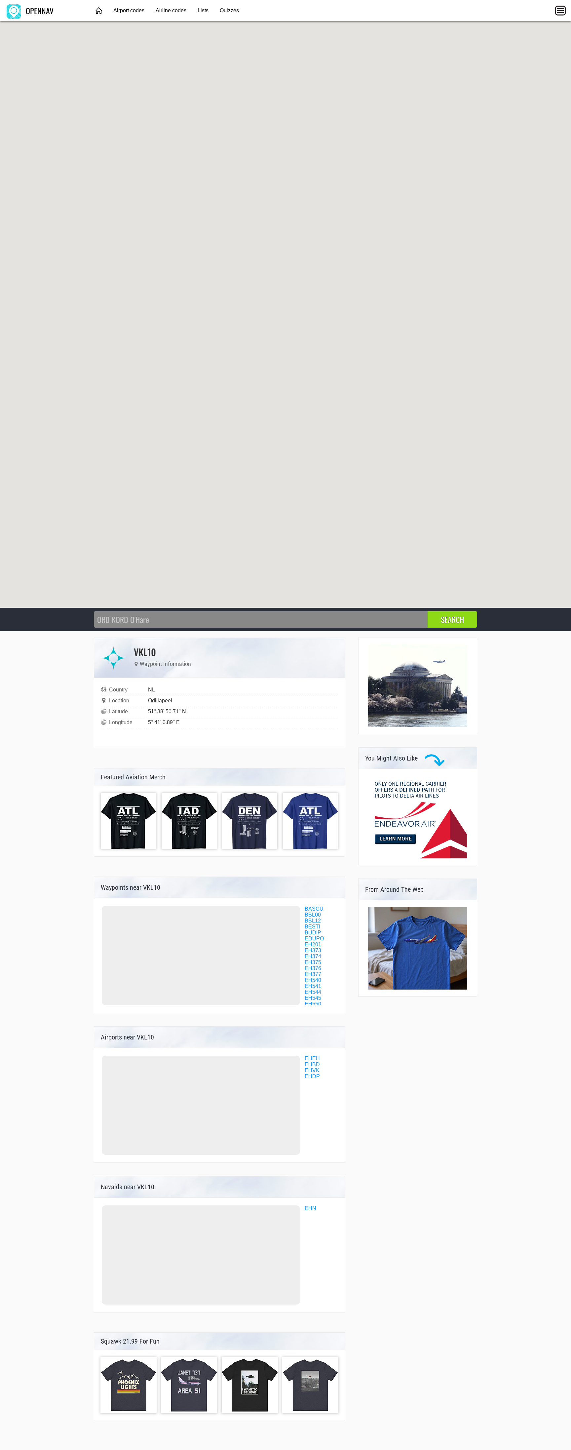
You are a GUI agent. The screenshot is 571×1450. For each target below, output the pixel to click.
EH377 (313, 974)
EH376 (313, 968)
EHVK (312, 1070)
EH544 (313, 992)
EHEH (312, 1058)
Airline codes (171, 10)
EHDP (312, 1076)
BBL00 (313, 915)
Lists (203, 10)
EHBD (312, 1064)
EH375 (313, 962)
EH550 (313, 1004)
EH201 (313, 944)
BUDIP (313, 932)
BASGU (314, 909)
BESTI (312, 926)
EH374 (313, 956)
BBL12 (313, 920)
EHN (310, 1208)
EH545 (313, 998)
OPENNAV (39, 11)
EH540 (313, 980)
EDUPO (314, 938)
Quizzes (229, 10)
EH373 (313, 950)
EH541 (313, 986)
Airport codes (128, 10)
